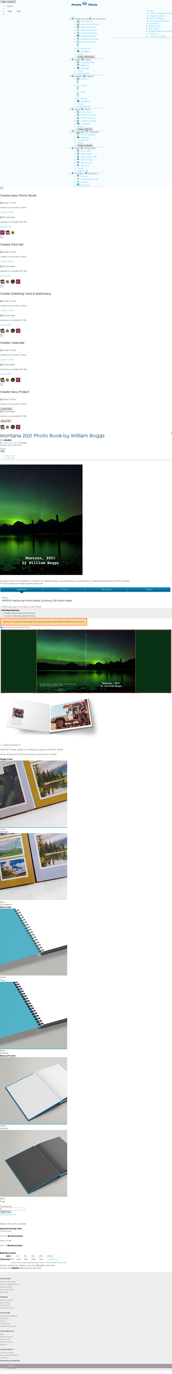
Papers (149, 589)
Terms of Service (6, 1342)
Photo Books (86, 21)
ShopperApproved (89, 179)
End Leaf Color (8, 1056)
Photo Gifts (85, 151)
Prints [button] (77, 109)
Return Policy (154, 26)
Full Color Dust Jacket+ (16, 627)
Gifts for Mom (86, 160)
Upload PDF (5, 227)
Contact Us (52, 1259)
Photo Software (157, 19)
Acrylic (83, 85)
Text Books (85, 49)
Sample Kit (154, 24)
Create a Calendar (85, 145)
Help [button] (10, 11)
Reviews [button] (93, 174)
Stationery (85, 65)
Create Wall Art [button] (83, 107)
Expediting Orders (7, 1308)
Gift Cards (85, 166)
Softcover (10, 458)
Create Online (7, 212)
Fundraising (83, 140)
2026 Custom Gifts (88, 157)
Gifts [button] (77, 148)
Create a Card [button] (83, 73)
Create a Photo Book (86, 57)
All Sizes (64, 589)
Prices (80, 54)
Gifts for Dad (86, 163)
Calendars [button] (80, 132)
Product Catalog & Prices (161, 13)
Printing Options (10, 610)
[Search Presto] (7, 13)
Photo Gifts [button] (90, 148)
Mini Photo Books (88, 42)
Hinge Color (6, 759)
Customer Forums (7, 1353)
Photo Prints (86, 112)
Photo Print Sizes (88, 118)
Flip (2, 451)
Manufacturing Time (11, 1229)
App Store (85, 185)
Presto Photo (11, 1368)
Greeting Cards (87, 62)
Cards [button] (78, 60)
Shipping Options (158, 16)
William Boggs (10, 443)
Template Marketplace (8, 1316)
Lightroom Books (88, 30)
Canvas (83, 99)
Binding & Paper (6, 1287)
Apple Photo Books (89, 24)
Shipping (8, 1214)
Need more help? (158, 36)
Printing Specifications (160, 21)
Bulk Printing (5, 1305)
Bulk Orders (154, 29)
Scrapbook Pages (88, 121)
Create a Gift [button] (82, 171)
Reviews (84, 176)
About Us (153, 34)
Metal (82, 92)
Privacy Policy (5, 1339)
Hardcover (10, 456)
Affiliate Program (6, 1337)
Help (152, 11)
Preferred (21, 589)
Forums (3, 1321)
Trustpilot (84, 182)
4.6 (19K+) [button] (79, 174)
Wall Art (83, 79)
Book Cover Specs (7, 1289)
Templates (85, 52)
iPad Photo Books (88, 27)
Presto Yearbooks (13, 1370)
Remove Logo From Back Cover (22, 606)
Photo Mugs (86, 154)
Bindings (106, 589)
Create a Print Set (85, 129)
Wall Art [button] (78, 76)
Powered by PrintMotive (10, 1361)
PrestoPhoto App (88, 36)
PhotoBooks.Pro (12, 1372)
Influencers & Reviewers (9, 1355)
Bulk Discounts (8, 1253)
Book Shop (4, 1318)
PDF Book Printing (88, 33)
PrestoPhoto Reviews (8, 1326)
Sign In (10, 6)
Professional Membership (160, 31)
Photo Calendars (88, 135)
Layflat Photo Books (89, 39)
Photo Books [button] (81, 19)
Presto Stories (5, 1323)
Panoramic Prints (87, 115)
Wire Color (6, 907)
